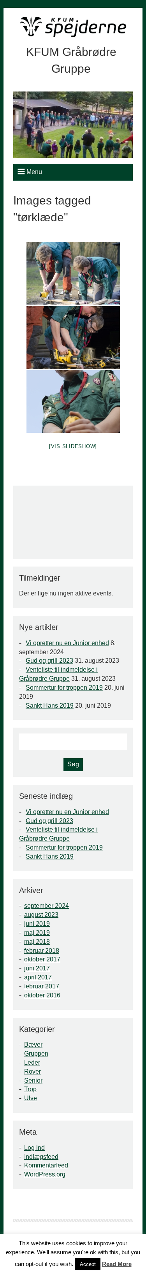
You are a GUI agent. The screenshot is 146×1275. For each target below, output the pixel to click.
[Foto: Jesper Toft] (73, 273)
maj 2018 (37, 941)
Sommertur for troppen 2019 (64, 687)
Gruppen (36, 1053)
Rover (32, 1071)
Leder (32, 1062)
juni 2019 (37, 923)
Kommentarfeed (46, 1165)
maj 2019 (37, 932)
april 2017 (38, 977)
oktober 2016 (42, 995)
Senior (33, 1080)
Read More (117, 1264)
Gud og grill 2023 (49, 660)
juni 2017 (37, 968)
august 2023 (41, 914)
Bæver (33, 1044)
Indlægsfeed (41, 1156)
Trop (30, 1089)
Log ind (34, 1147)
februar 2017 (41, 986)
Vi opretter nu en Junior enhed (67, 643)
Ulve (30, 1098)
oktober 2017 (42, 959)
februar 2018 (41, 950)
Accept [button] (88, 1264)
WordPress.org (44, 1174)
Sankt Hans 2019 (50, 705)
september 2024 (46, 905)
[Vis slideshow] (73, 446)
